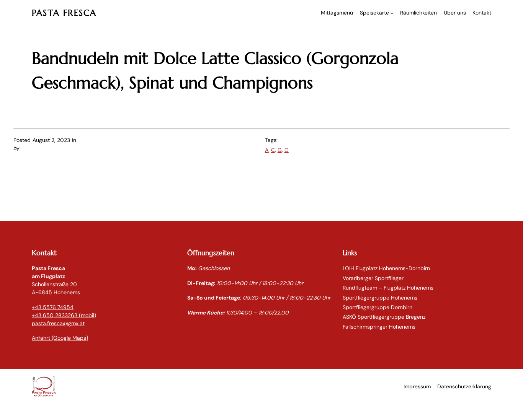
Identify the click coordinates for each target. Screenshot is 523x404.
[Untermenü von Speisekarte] (391, 13)
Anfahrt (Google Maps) (60, 337)
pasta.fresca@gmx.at (58, 323)
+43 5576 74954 (53, 307)
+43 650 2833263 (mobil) (64, 315)
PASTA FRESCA (64, 13)
